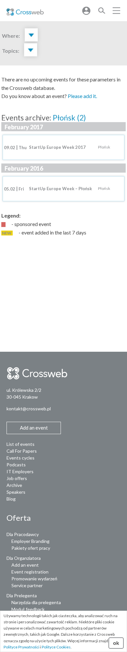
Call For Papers (22, 451)
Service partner (27, 585)
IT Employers (20, 471)
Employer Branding (30, 541)
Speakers (16, 492)
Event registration (30, 571)
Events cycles (21, 458)
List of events (21, 444)
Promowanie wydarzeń (34, 578)
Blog (11, 499)
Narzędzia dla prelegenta (36, 602)
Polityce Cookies (56, 647)
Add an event (25, 565)
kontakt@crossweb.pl (29, 408)
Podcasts (16, 464)
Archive (14, 485)
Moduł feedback (28, 609)
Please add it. (82, 96)
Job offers (17, 478)
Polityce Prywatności (21, 647)
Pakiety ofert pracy (30, 548)
